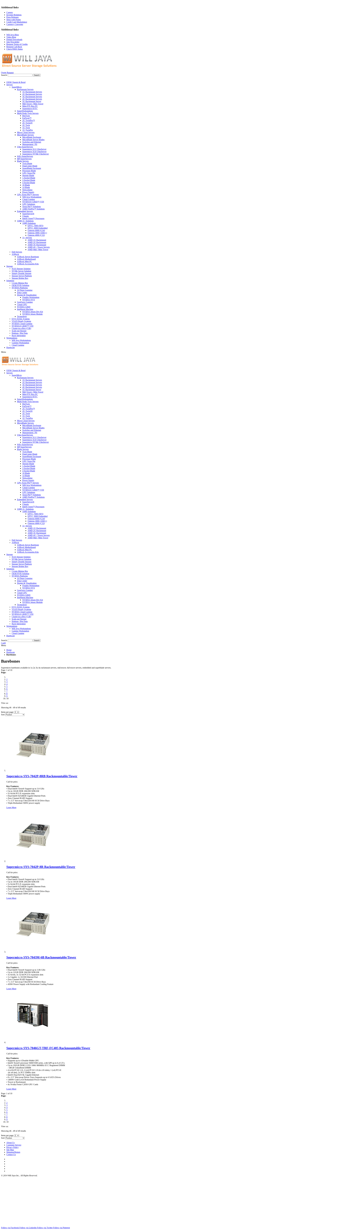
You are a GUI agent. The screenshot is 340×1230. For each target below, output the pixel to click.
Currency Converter (14, 24)
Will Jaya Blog (12, 35)
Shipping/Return (13, 1152)
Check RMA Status (14, 49)
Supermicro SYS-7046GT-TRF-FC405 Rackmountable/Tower (48, 1048)
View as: (4, 703)
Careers (9, 12)
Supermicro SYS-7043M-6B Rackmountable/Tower (41, 957)
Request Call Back (14, 47)
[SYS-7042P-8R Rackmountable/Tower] (33, 861)
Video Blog (11, 37)
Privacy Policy (12, 1147)
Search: (4, 75)
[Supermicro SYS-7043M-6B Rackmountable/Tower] (33, 952)
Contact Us (11, 1154)
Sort (3, 714)
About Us (10, 1142)
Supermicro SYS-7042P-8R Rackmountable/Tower (40, 867)
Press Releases (12, 17)
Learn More (11, 807)
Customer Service (13, 1145)
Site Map (10, 1150)
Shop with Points (13, 19)
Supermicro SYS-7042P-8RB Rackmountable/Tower (41, 776)
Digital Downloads (14, 39)
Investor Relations (14, 15)
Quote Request (7, 72)
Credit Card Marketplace (16, 22)
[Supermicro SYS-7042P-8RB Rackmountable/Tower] (33, 770)
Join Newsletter (12, 42)
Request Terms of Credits (17, 44)
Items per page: (7, 712)
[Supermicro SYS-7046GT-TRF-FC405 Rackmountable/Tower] (33, 1042)
